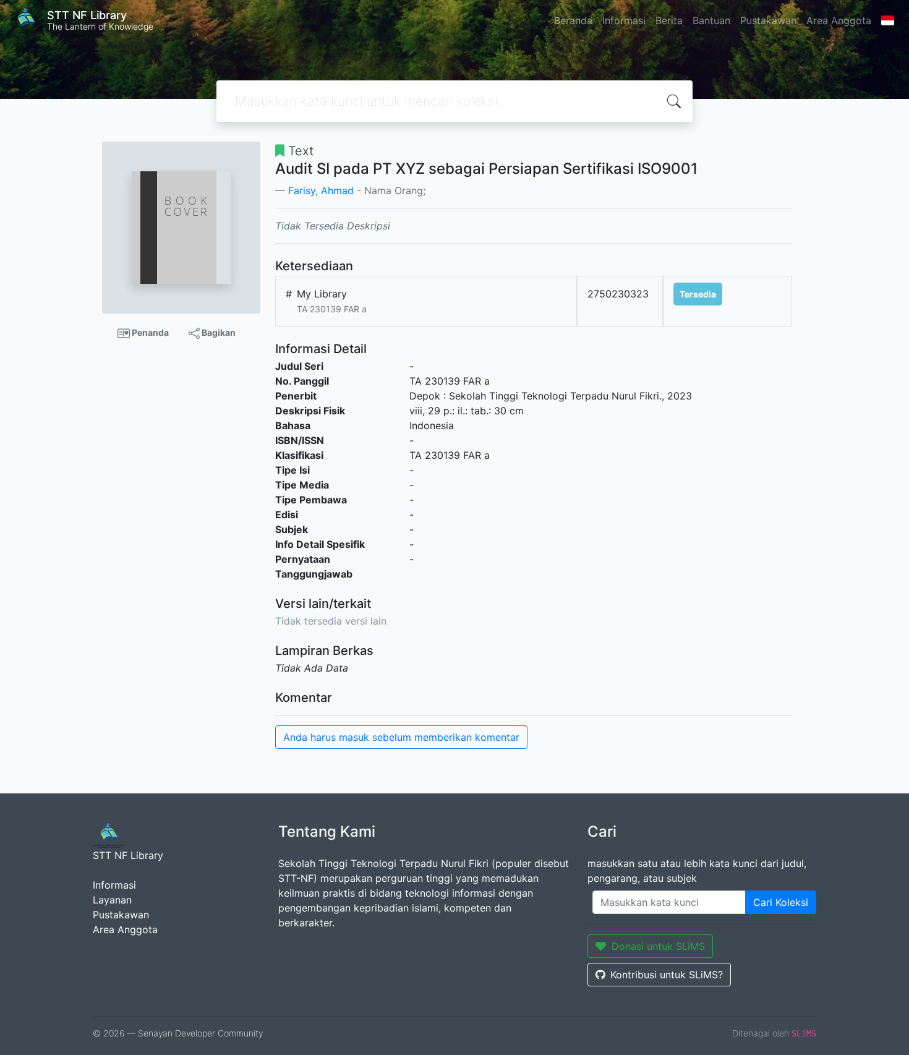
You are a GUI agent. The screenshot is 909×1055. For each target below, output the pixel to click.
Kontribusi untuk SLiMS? (666, 974)
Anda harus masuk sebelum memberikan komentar (401, 737)
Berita (669, 20)
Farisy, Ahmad (321, 190)
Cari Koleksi (780, 902)
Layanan (112, 900)
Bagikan (218, 332)
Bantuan (711, 20)
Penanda (149, 332)
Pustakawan (768, 20)
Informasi (624, 20)
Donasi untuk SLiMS (658, 946)
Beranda (573, 20)
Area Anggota (838, 20)
